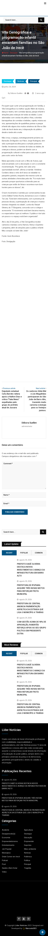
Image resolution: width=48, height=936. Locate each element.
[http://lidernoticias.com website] (25, 93)
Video (4, 872)
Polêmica (28, 857)
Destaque (13, 53)
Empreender (29, 841)
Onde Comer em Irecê (11, 857)
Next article (40, 388)
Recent (9, 553)
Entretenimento (8, 845)
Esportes (27, 845)
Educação (28, 837)
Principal (33, 81)
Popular (24, 553)
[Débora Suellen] (28, 93)
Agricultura (28, 830)
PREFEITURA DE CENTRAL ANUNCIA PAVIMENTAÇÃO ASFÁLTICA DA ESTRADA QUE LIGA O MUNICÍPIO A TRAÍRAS (23, 812)
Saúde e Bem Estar (9, 868)
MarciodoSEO (31, 928)
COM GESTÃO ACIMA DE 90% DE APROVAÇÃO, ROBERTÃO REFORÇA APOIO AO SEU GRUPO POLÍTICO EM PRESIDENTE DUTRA (31, 628)
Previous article (9, 388)
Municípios (6, 853)
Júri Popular (7, 849)
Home (5, 53)
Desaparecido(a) (8, 834)
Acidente (5, 830)
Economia (6, 837)
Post (4, 864)
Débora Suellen (29, 422)
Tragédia (27, 868)
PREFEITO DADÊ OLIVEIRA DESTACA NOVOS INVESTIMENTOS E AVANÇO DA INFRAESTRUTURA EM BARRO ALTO (31, 570)
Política (27, 860)
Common (39, 553)
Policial (5, 860)
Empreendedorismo (10, 841)
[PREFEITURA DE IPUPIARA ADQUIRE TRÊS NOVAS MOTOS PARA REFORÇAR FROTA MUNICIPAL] (8, 587)
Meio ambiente (30, 849)
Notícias (20, 81)
